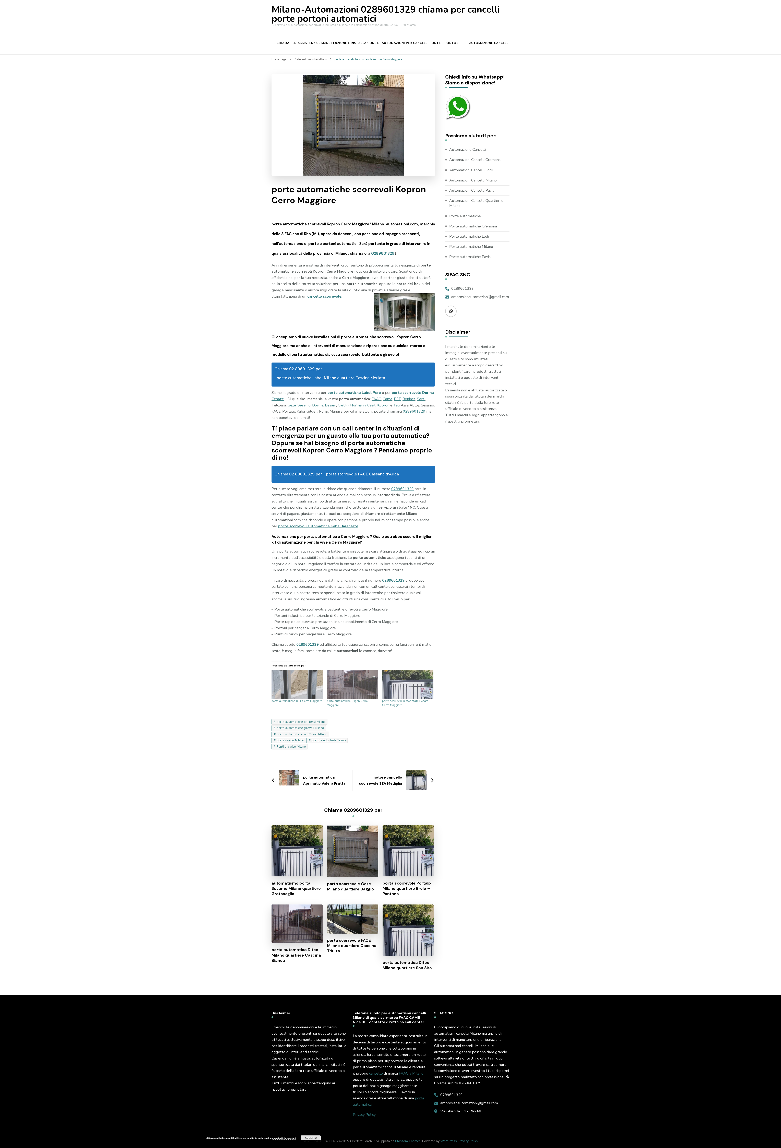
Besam (330, 405)
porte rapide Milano (290, 740)
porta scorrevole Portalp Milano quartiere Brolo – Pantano (407, 888)
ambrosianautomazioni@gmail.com (480, 296)
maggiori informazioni (284, 1137)
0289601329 (383, 253)
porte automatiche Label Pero (354, 392)
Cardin (343, 405)
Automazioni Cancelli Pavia (471, 190)
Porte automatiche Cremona (473, 226)
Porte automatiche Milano (471, 246)
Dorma (317, 405)
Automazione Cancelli (489, 43)
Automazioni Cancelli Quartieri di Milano (476, 203)
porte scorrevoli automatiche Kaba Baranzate (318, 526)
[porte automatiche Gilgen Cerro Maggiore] (352, 684)
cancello (376, 1073)
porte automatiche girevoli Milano (300, 728)
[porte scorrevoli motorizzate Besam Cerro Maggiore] (407, 684)
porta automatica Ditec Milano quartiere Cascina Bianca (296, 955)
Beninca (408, 399)
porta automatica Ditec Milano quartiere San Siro (407, 965)
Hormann (358, 405)
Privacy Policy (364, 1114)
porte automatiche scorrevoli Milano (302, 734)
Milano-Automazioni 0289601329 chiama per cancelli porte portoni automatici (386, 14)
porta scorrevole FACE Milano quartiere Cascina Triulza (351, 946)
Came (387, 399)
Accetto (311, 1138)
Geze (292, 405)
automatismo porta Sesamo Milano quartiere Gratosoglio (296, 888)
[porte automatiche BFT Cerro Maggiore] (297, 684)
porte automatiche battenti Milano (301, 722)
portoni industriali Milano (329, 740)
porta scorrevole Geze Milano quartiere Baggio (350, 886)
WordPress (448, 1141)
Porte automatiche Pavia (470, 256)
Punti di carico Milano (291, 747)
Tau (396, 405)
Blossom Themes (408, 1141)
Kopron (383, 405)
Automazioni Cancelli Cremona (475, 159)
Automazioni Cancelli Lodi (471, 170)
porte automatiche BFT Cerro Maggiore (297, 701)
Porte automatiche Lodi (469, 236)
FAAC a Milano (411, 1073)
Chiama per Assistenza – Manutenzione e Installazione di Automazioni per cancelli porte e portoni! (369, 43)
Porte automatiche (465, 216)
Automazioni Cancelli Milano (473, 180)
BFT (397, 399)
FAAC (376, 399)
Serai (421, 399)
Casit (371, 405)
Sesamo (304, 405)
